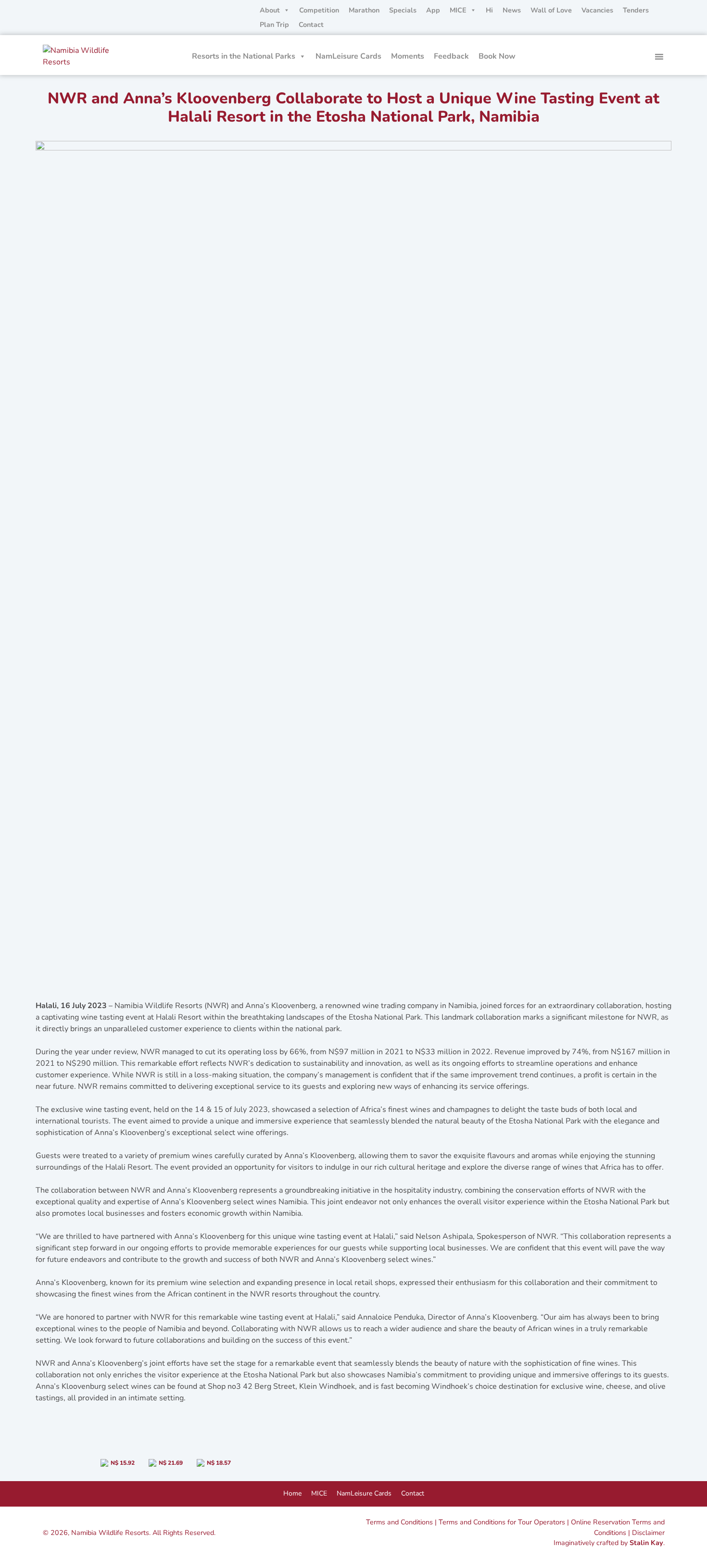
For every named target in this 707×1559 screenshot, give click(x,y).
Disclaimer (648, 1532)
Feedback (451, 56)
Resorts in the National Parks (243, 56)
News (512, 10)
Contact (311, 24)
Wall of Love (551, 10)
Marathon (364, 10)
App (433, 10)
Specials (403, 10)
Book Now (497, 56)
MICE (458, 10)
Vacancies (597, 10)
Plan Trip (274, 24)
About (270, 10)
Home (292, 1493)
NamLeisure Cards (348, 56)
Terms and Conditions (399, 1522)
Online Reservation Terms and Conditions (618, 1527)
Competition (319, 10)
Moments (407, 56)
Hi (489, 10)
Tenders (636, 10)
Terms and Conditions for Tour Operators (502, 1522)
